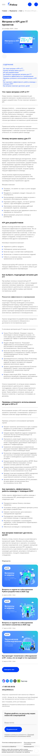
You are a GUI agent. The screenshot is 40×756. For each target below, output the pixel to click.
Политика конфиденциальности (12, 742)
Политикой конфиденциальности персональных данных (19, 735)
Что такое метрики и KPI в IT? (13, 68)
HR (8, 568)
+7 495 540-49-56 (8, 687)
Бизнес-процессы (7, 17)
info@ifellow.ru (8, 690)
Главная (4, 11)
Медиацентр (13, 11)
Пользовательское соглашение (29, 743)
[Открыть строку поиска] (36, 4)
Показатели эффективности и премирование (18, 76)
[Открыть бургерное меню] (3, 4)
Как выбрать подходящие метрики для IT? (17, 74)
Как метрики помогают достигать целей (16, 86)
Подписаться (12, 729)
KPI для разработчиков (10, 72)
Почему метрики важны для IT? (13, 70)
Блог (20, 11)
